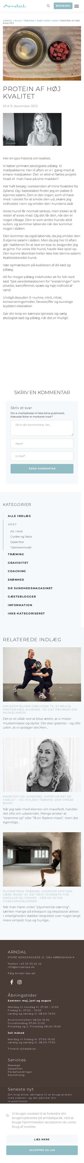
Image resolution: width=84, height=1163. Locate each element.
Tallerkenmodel (20, 547)
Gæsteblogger (22, 596)
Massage (14, 1065)
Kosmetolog (16, 1075)
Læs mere (42, 1139)
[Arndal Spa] (14, 6)
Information (20, 605)
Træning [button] (16, 554)
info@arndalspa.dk (21, 967)
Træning (29, 21)
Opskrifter (17, 542)
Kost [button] (12, 524)
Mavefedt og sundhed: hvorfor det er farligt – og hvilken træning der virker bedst (38, 800)
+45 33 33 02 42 (30, 963)
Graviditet (18, 563)
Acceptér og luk (42, 1150)
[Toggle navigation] (77, 6)
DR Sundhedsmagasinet (30, 588)
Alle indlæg (19, 516)
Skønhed (16, 579)
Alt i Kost (16, 531)
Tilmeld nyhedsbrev (22, 1048)
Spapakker (15, 1068)
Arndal (8, 21)
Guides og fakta (21, 536)
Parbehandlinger (20, 1071)
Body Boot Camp (47, 21)
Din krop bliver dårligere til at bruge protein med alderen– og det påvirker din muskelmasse (40, 709)
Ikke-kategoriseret (26, 613)
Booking (63, 5)
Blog (18, 21)
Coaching (17, 571)
